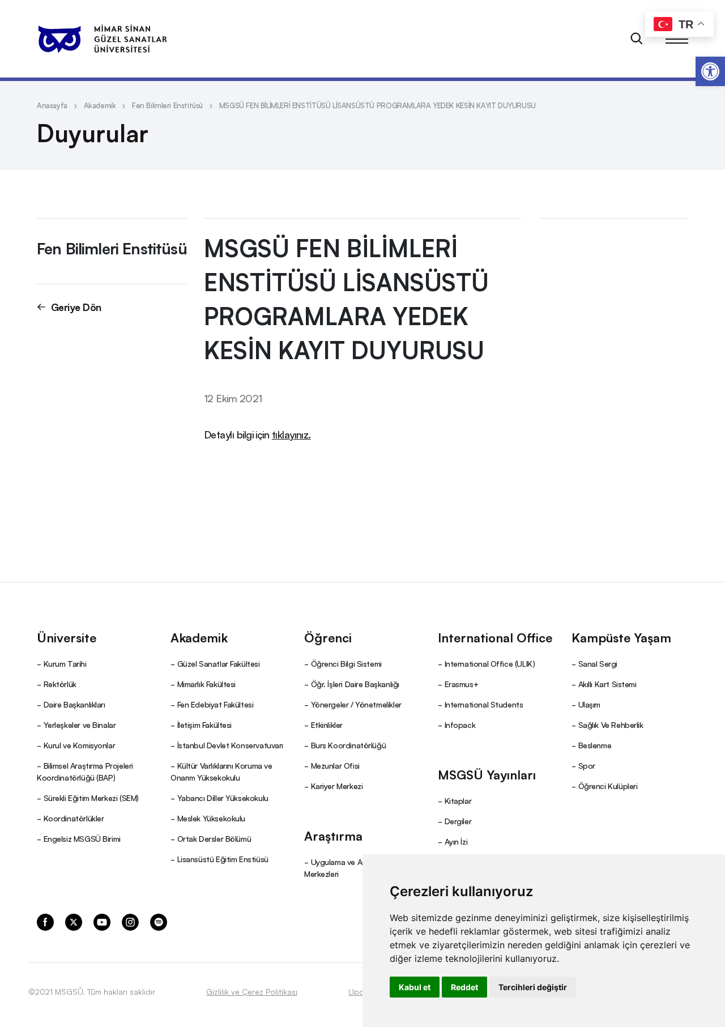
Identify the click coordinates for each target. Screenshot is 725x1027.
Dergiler (458, 820)
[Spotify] (158, 921)
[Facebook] (45, 921)
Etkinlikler (327, 724)
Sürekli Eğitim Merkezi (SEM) (91, 797)
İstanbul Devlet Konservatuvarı (230, 745)
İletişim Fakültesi (204, 724)
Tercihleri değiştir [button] (532, 987)
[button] (710, 71)
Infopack (460, 724)
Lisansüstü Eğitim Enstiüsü (222, 858)
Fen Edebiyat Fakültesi (215, 704)
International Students (484, 704)
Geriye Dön (76, 306)
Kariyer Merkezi (337, 785)
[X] (73, 921)
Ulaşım (589, 704)
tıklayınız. (291, 434)
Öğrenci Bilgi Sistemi (346, 663)
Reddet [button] (464, 987)
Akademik (100, 105)
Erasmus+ (462, 683)
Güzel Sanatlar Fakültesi (218, 663)
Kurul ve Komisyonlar (80, 745)
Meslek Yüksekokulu (211, 818)
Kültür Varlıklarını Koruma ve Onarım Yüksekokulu (221, 771)
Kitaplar (458, 800)
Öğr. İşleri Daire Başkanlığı (355, 683)
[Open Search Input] (636, 38)
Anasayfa (52, 105)
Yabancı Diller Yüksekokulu (222, 797)
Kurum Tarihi (65, 663)
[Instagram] (130, 921)
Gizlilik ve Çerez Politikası (251, 991)
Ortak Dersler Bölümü (214, 838)
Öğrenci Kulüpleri (608, 785)
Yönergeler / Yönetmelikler (356, 704)
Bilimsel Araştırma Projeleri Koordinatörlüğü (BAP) (85, 771)
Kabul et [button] (414, 987)
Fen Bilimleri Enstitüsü (167, 105)
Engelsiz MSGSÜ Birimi (82, 838)
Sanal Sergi (597, 663)
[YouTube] (101, 921)
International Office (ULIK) (490, 663)
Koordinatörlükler (74, 818)
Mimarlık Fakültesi (206, 683)
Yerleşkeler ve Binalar (80, 724)
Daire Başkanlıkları (74, 704)
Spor (586, 765)
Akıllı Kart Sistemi (607, 683)
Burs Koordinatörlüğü (348, 745)
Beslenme (595, 745)
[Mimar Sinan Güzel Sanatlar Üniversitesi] (102, 38)
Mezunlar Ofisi (335, 765)
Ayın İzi (456, 841)
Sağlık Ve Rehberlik (610, 724)
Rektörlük (60, 683)
